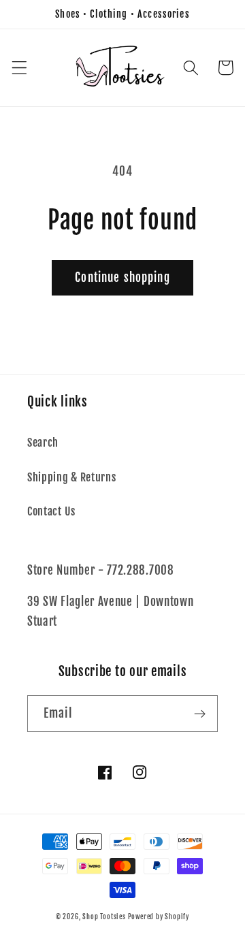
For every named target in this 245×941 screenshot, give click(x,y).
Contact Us (51, 511)
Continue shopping (122, 277)
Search (43, 442)
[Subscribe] (199, 713)
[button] (19, 67)
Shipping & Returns (71, 477)
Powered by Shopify (159, 916)
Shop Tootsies (104, 916)
